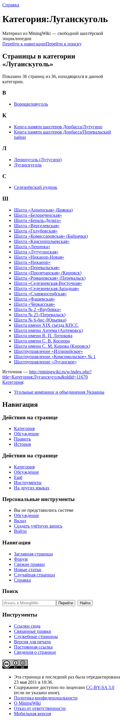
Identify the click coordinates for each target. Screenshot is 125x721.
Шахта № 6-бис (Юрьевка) (40, 319)
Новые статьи (27, 569)
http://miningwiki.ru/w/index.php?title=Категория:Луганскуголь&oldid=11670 (47, 374)
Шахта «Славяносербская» (40, 293)
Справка (10, 4)
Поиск (10, 591)
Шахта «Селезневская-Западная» (46, 288)
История (22, 444)
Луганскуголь (28, 164)
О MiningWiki (27, 703)
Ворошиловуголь (31, 104)
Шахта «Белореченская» (38, 215)
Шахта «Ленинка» (32, 246)
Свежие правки (29, 564)
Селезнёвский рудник (35, 187)
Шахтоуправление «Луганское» (45, 361)
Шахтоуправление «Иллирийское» (48, 351)
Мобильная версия (32, 713)
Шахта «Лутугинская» (36, 251)
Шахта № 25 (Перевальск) (39, 314)
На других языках (31, 487)
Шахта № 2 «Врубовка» (37, 309)
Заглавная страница (33, 553)
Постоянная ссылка (33, 646)
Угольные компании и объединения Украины (59, 392)
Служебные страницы (36, 636)
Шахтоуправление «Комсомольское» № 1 (55, 356)
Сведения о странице (35, 652)
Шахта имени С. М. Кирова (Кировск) (52, 346)
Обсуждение (26, 433)
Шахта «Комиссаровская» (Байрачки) (51, 236)
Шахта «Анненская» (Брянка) (43, 209)
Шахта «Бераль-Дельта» (37, 220)
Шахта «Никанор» (32, 262)
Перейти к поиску (64, 43)
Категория (12, 382)
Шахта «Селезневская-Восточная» (48, 283)
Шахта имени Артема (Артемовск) (48, 330)
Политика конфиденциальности (46, 697)
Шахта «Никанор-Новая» (39, 257)
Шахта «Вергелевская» (37, 225)
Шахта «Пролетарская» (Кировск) (47, 272)
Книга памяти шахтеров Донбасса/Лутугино (58, 126)
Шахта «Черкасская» (34, 304)
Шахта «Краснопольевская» (41, 241)
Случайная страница (34, 574)
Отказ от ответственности (40, 708)
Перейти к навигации (24, 43)
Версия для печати (32, 641)
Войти (20, 531)
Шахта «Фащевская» (34, 298)
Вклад (20, 520)
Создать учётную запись (38, 525)
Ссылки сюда (27, 626)
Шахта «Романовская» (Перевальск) (49, 278)
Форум (21, 559)
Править (22, 438)
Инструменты (28, 482)
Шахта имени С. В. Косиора (42, 340)
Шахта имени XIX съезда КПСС (46, 325)
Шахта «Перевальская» (37, 267)
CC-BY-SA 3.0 (100, 687)
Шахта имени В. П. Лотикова (43, 335)
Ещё (18, 477)
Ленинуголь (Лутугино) (38, 159)
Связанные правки (32, 631)
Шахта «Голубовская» (36, 230)
